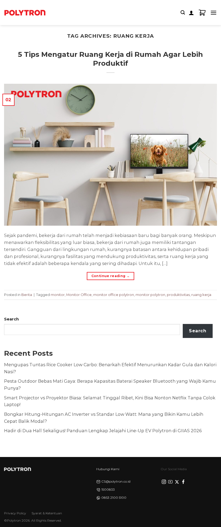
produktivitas (178, 294)
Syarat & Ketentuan (47, 513)
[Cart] (202, 13)
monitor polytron (150, 294)
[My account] (191, 13)
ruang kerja (201, 294)
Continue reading (110, 276)
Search (11, 319)
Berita (26, 294)
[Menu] (213, 12)
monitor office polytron (113, 294)
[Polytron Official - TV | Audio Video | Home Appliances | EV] (25, 12)
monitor (58, 294)
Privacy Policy (15, 513)
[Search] (183, 12)
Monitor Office (79, 294)
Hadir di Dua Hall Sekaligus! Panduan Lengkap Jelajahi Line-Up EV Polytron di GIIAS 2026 (103, 430)
